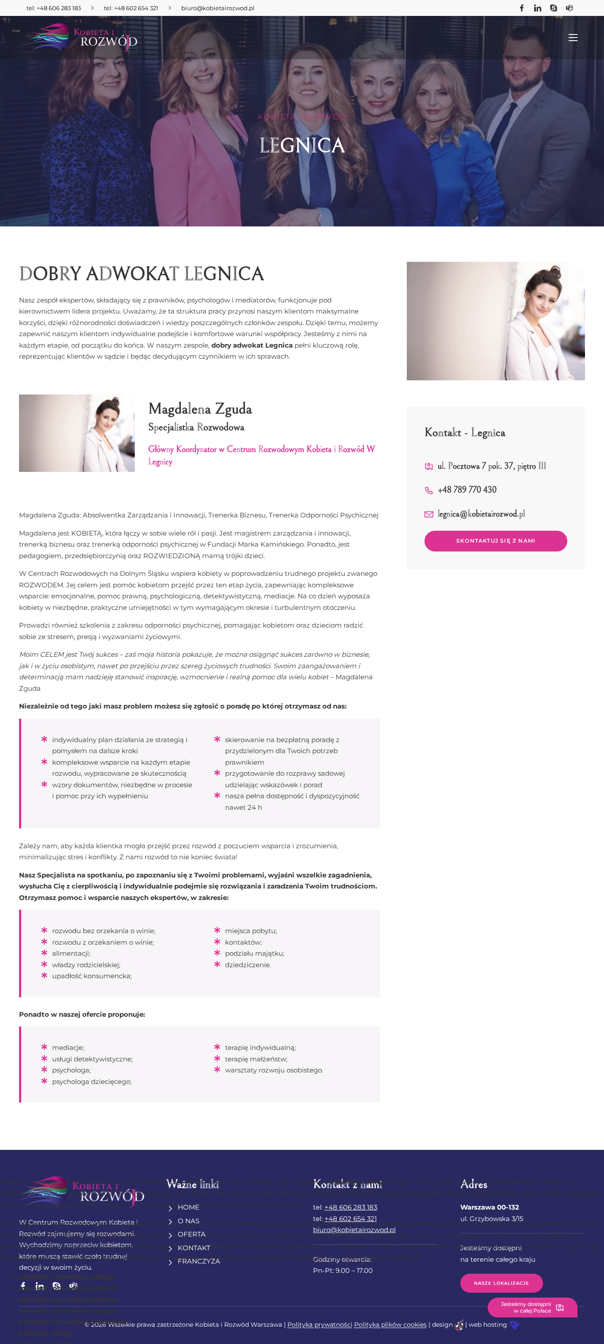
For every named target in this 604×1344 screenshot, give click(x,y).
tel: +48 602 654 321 (131, 7)
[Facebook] (522, 8)
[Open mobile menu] (573, 37)
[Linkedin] (538, 8)
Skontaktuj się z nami (495, 540)
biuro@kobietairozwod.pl (218, 7)
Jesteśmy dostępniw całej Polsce (526, 1307)
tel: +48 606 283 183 (54, 7)
